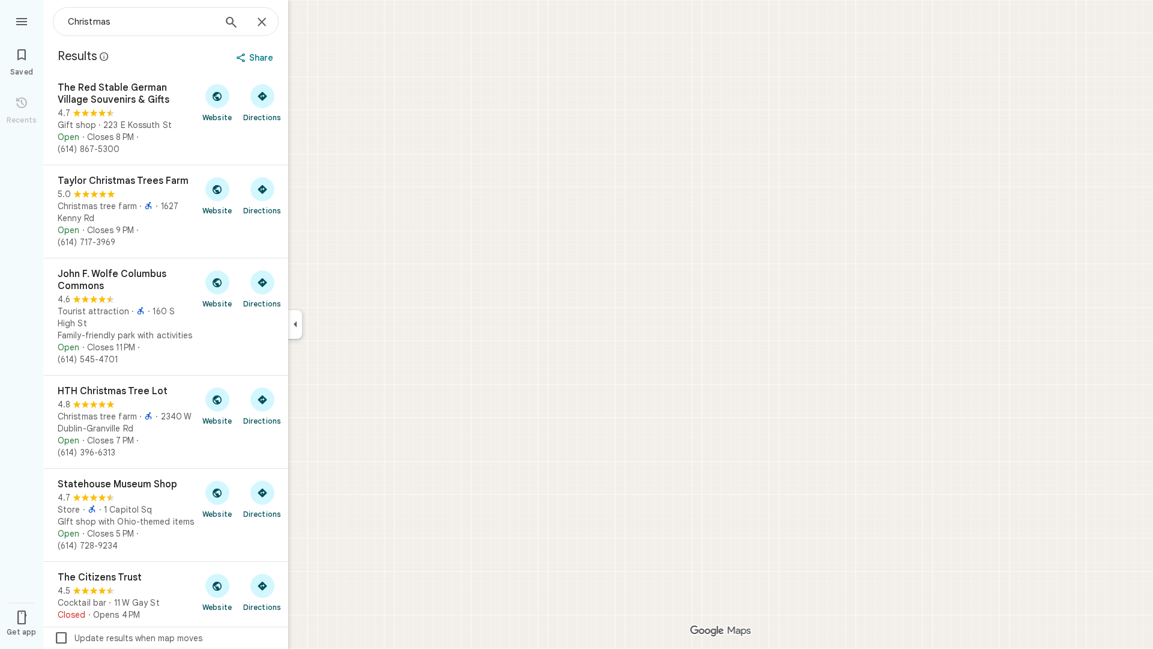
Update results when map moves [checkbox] (128, 638)
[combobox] (141, 21)
